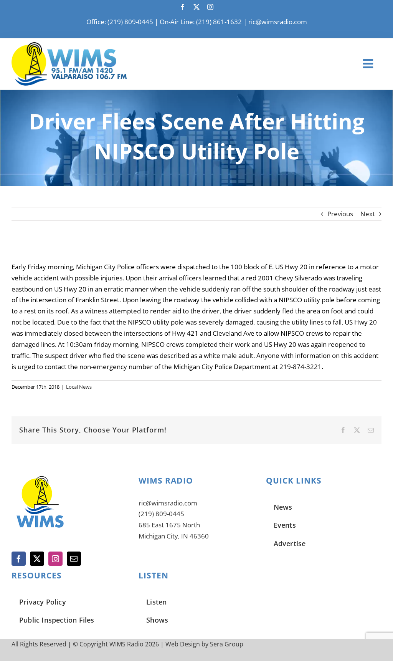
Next (367, 213)
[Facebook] (19, 559)
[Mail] (74, 559)
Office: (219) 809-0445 (119, 21)
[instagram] (210, 7)
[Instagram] (55, 559)
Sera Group (226, 644)
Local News (79, 386)
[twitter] (196, 7)
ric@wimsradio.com (277, 21)
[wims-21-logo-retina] (69, 45)
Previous (340, 213)
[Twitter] (37, 559)
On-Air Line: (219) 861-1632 (201, 21)
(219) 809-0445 (161, 513)
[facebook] (183, 7)
